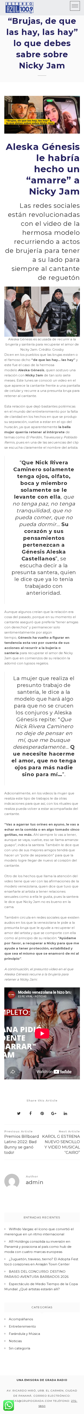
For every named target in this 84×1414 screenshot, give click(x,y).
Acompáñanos (21, 1319)
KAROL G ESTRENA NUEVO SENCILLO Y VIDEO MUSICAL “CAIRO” (61, 1142)
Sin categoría (19, 1348)
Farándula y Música (24, 1334)
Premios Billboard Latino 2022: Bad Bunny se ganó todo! (21, 1142)
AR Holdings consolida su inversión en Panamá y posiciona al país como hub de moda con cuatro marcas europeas (38, 1246)
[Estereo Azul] (19, 7)
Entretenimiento (22, 1326)
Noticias (15, 1341)
